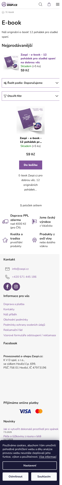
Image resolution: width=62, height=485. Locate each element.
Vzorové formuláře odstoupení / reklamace (29, 335)
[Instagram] (16, 287)
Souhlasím (44, 476)
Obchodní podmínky (15, 320)
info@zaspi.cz (20, 269)
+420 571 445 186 (24, 277)
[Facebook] (7, 287)
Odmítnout (15, 476)
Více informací (47, 457)
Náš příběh (10, 314)
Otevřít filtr (14, 96)
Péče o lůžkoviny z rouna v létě (22, 436)
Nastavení (29, 465)
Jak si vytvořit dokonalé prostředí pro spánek (30, 429)
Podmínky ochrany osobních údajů (24, 325)
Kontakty (8, 309)
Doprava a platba (13, 304)
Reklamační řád (12, 330)
